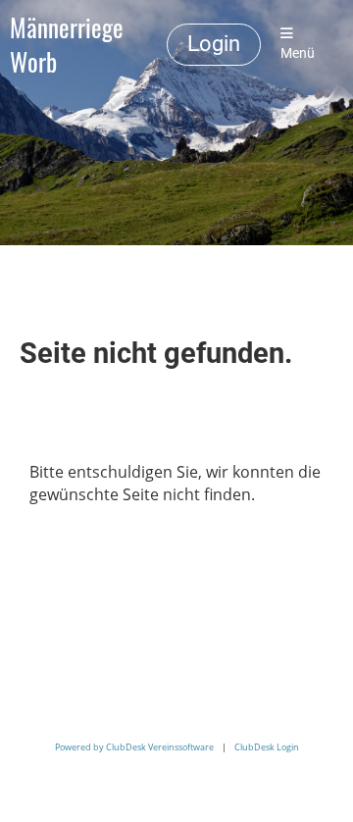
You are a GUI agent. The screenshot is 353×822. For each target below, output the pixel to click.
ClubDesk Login (266, 747)
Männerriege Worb (67, 44)
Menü (297, 53)
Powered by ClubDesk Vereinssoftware (134, 747)
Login (213, 43)
